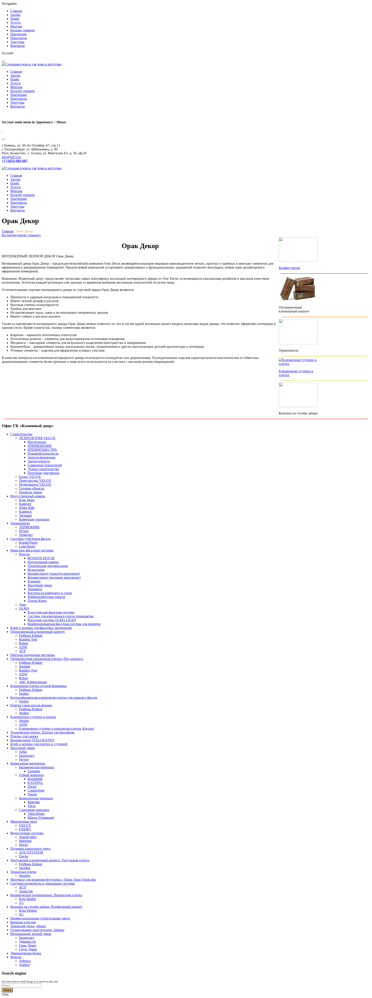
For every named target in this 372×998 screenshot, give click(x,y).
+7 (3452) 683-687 (15, 161)
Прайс (15, 18)
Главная (16, 11)
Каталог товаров (22, 30)
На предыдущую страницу (21, 235)
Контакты (17, 46)
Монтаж (16, 26)
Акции (15, 15)
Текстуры (17, 42)
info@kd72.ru (11, 157)
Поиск (7, 990)
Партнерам (18, 34)
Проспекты (18, 38)
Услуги (15, 22)
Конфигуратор (289, 268)
